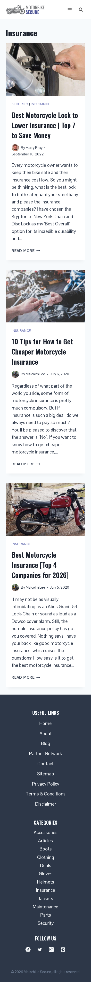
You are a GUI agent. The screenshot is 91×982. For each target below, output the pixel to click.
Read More (26, 250)
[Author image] (15, 147)
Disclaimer (45, 804)
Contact (45, 764)
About (46, 734)
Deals (45, 866)
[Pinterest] (63, 949)
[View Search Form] (80, 9)
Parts (45, 915)
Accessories (46, 832)
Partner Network (45, 754)
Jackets (45, 899)
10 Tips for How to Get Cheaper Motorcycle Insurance (42, 351)
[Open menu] (69, 9)
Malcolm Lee (35, 374)
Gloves (45, 874)
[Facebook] (28, 949)
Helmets (45, 882)
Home (45, 723)
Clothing (45, 857)
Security (20, 104)
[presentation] (45, 69)
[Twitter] (40, 949)
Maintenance (45, 907)
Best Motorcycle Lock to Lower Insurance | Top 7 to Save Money (45, 125)
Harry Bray (34, 147)
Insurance (40, 104)
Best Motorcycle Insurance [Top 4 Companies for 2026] (40, 565)
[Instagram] (51, 949)
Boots (46, 849)
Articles (45, 841)
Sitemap (45, 774)
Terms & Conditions (46, 794)
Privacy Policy (45, 784)
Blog (45, 743)
